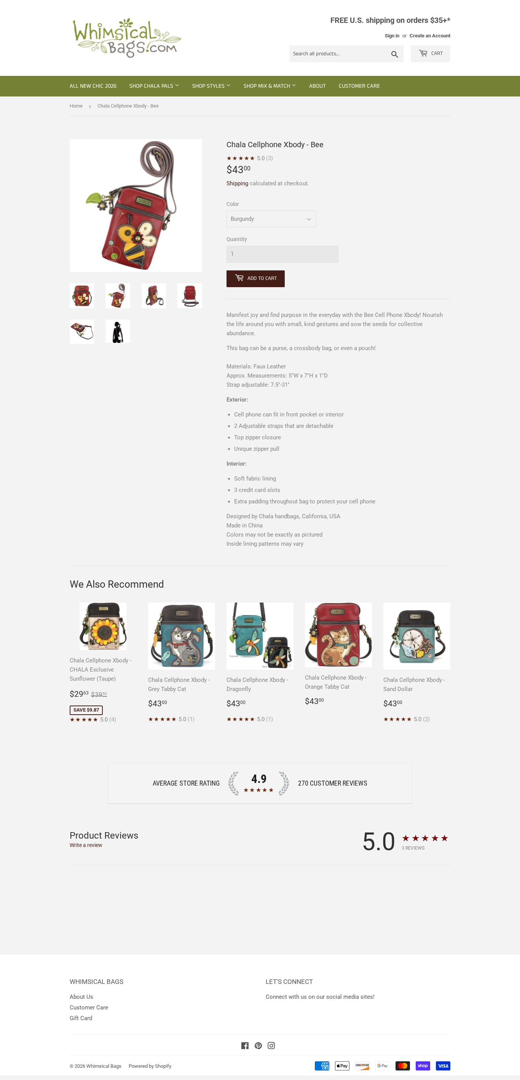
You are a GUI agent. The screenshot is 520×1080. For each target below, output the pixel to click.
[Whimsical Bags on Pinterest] (258, 1046)
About (317, 86)
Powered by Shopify (150, 1066)
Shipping (237, 183)
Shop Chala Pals (152, 86)
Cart (436, 53)
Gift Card (81, 1018)
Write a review (86, 845)
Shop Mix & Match (268, 86)
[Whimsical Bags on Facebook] (245, 1046)
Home (76, 106)
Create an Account (430, 36)
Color (233, 204)
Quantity (237, 239)
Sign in (392, 36)
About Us (81, 996)
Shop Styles (209, 86)
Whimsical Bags (103, 1066)
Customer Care (359, 86)
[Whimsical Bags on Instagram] (271, 1046)
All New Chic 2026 (93, 86)
